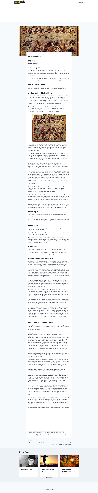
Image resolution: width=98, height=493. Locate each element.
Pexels (45, 428)
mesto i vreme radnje (33, 434)
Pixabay (36, 428)
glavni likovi (35, 432)
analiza (30, 432)
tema (66, 434)
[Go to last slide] (21, 465)
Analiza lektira (31, 54)
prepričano (50, 434)
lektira (62, 432)
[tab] (46, 477)
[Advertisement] (49, 13)
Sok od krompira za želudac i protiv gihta (35, 441)
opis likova (45, 434)
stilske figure (61, 434)
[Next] (77, 465)
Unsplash (41, 428)
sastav (55, 434)
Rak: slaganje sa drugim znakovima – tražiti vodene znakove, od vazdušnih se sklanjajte (61, 442)
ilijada (48, 432)
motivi (39, 434)
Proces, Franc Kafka (26, 469)
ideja (45, 432)
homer (40, 432)
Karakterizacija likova (55, 432)
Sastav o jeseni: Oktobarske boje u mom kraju (68, 471)
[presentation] (28, 461)
